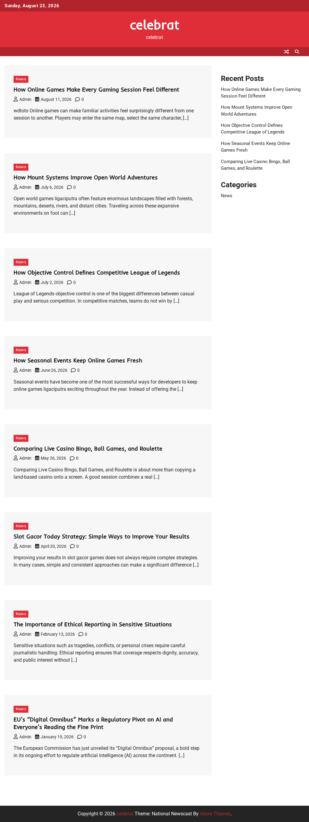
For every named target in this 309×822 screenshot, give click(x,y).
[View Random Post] (286, 51)
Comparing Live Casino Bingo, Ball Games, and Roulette (88, 448)
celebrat (155, 24)
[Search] (296, 51)
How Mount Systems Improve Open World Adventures (86, 177)
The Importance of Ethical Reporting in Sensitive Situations (93, 624)
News (21, 79)
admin (25, 99)
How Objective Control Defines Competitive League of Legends (97, 272)
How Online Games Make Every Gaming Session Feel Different (96, 89)
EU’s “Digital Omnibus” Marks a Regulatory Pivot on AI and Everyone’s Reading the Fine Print (93, 723)
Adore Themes (215, 814)
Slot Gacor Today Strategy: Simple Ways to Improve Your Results (102, 536)
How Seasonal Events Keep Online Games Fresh (78, 360)
